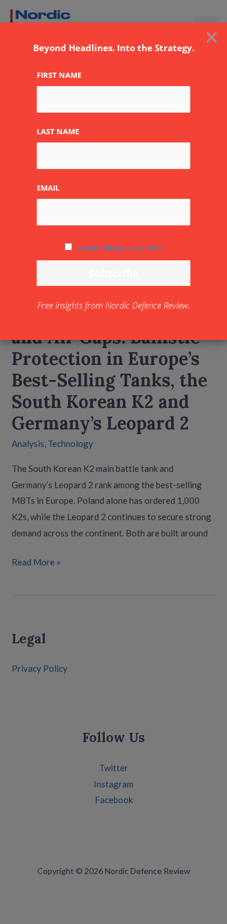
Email (48, 187)
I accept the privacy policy (118, 247)
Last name (58, 131)
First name (59, 75)
